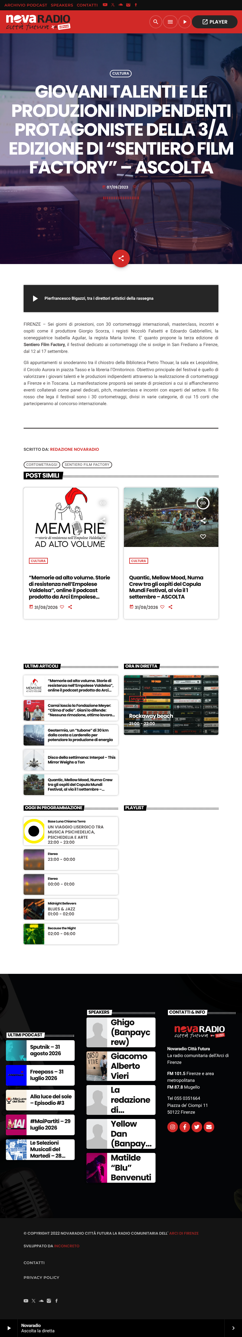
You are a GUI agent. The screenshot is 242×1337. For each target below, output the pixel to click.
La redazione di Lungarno (130, 1104)
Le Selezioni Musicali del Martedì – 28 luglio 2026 (45, 1152)
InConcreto (66, 1246)
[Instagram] (128, 5)
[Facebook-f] (184, 1127)
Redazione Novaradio (74, 449)
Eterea (53, 854)
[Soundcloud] (120, 5)
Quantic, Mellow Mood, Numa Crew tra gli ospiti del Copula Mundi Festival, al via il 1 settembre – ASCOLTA (166, 587)
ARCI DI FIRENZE (184, 1233)
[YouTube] (105, 5)
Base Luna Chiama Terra (66, 821)
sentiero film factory (87, 465)
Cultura (120, 73)
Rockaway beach (151, 716)
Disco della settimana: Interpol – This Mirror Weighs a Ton (81, 760)
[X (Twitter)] (112, 5)
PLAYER (215, 21)
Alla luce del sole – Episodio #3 (51, 1100)
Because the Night (62, 928)
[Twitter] (197, 1127)
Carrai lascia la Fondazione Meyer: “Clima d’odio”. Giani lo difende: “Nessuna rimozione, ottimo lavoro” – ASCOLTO (81, 712)
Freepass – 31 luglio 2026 (46, 1075)
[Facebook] (136, 5)
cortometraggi (41, 465)
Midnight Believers (62, 903)
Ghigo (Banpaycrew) (130, 1032)
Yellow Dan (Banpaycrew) (130, 1138)
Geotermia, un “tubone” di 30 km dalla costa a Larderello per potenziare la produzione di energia (80, 735)
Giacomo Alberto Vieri (129, 1066)
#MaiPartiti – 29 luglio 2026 (50, 1125)
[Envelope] (209, 1127)
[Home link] (38, 22)
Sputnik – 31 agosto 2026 (45, 1050)
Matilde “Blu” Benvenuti (131, 1167)
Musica (137, 699)
